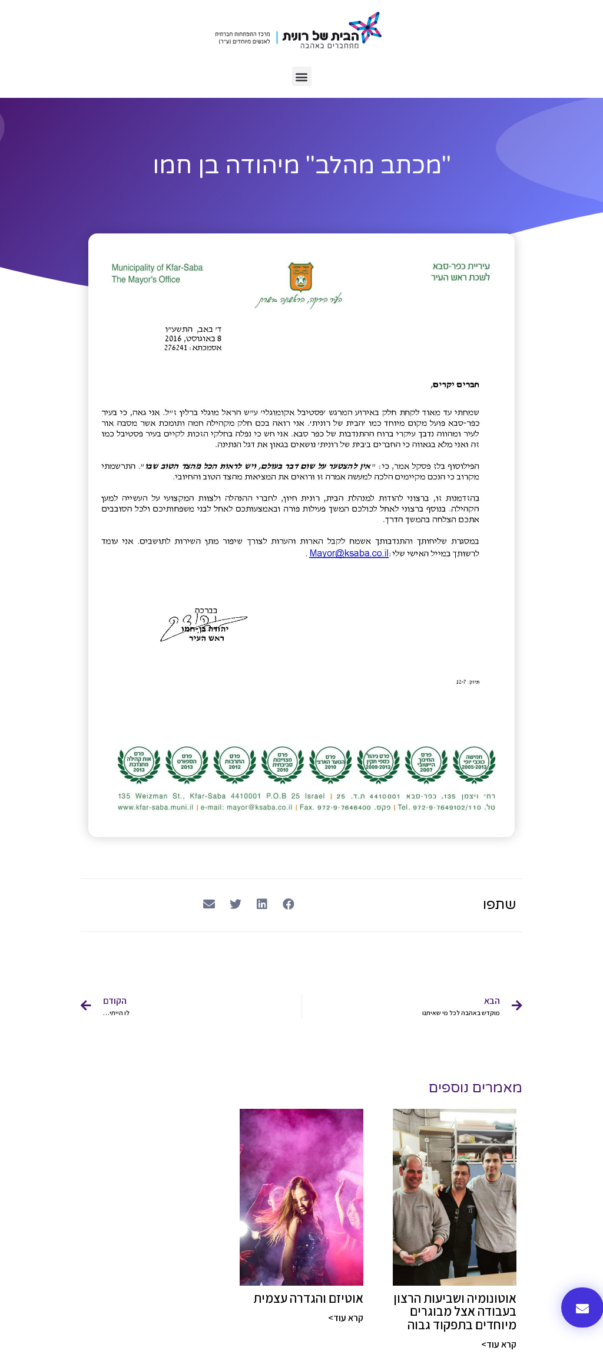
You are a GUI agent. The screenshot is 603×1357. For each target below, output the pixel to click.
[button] (302, 76)
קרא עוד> (498, 1344)
